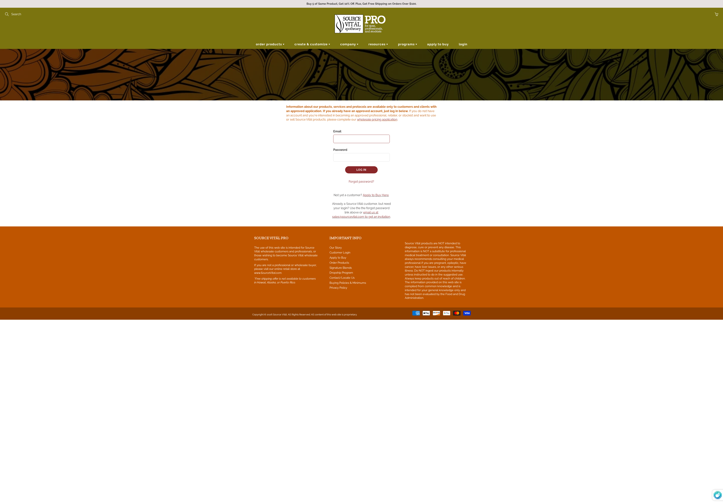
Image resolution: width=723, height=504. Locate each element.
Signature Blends (340, 267)
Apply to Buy (438, 44)
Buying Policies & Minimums (347, 282)
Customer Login (339, 252)
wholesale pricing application (377, 119)
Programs (407, 44)
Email (337, 131)
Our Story (335, 247)
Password (340, 150)
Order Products (269, 44)
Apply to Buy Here (376, 195)
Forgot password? (361, 181)
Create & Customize (311, 44)
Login (463, 44)
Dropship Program (341, 272)
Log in (361, 169)
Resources (377, 44)
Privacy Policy (338, 287)
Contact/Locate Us (342, 277)
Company (348, 44)
